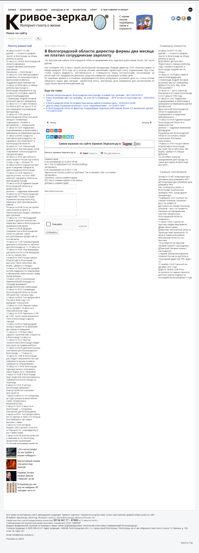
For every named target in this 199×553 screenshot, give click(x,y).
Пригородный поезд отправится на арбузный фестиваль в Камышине (21, 327)
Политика (26, 9)
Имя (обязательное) (54, 191)
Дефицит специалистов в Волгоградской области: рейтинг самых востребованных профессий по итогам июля (21, 233)
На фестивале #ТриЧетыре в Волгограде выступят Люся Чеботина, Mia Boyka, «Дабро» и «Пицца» (21, 261)
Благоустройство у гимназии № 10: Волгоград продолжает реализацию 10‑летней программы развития (22, 439)
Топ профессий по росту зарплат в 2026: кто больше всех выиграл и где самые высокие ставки (23, 418)
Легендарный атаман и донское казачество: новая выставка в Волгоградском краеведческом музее (23, 221)
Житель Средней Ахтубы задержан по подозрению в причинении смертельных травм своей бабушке (23, 272)
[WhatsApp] (64, 137)
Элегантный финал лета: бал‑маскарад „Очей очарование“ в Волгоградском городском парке (22, 150)
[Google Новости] (110, 153)
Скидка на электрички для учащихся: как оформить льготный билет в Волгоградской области (21, 139)
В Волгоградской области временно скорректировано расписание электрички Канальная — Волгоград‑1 (23, 66)
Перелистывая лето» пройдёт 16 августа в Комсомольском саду (21, 308)
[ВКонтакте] (48, 130)
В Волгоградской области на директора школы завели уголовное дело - (90, 103)
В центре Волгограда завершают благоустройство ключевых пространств (20, 389)
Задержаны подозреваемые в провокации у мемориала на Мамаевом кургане (23, 130)
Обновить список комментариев (61, 177)
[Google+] (60, 130)
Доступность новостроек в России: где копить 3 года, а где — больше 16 (22, 159)
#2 (47, 161)
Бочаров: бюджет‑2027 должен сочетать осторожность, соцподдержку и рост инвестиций (22, 428)
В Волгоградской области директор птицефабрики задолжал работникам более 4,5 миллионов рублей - (100, 109)
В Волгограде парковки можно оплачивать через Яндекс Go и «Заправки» (21, 369)
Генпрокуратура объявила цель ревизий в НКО (174, 185)
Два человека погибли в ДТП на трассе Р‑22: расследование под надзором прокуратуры (21, 107)
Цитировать (51, 167)
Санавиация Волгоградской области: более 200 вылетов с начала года (21, 292)
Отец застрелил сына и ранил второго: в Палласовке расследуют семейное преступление (23, 211)
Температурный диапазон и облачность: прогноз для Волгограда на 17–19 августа (22, 244)
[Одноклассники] (52, 130)
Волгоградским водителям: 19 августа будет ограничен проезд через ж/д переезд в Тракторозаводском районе (22, 199)
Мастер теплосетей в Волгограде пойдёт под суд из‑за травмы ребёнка (23, 342)
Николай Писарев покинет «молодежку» (174, 252)
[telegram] (72, 137)
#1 (47, 169)
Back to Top (187, 542)
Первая (12, 9)
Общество (41, 9)
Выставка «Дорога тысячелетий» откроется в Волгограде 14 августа (23, 335)
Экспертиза (79, 9)
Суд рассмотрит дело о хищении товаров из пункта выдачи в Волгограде (22, 167)
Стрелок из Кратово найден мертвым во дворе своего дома (173, 231)
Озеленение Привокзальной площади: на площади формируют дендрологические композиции (21, 283)
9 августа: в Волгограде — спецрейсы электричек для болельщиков (21, 409)
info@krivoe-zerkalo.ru (23, 534)
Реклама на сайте (15, 538)
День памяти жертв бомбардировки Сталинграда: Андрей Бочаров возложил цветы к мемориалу (21, 97)
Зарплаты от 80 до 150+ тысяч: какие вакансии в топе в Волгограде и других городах (22, 317)
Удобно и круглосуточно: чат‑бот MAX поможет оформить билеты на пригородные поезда (21, 176)
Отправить (51, 232)
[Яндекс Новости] (88, 153)
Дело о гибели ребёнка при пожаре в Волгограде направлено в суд (21, 88)
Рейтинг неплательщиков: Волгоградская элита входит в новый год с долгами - (94, 95)
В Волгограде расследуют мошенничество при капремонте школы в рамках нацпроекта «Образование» (22, 359)
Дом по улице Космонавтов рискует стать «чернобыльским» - (85, 105)
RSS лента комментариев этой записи (63, 180)
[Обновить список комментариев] (59, 159)
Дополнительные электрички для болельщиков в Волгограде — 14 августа (23, 350)
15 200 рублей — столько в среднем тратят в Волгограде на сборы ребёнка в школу (21, 54)
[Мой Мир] (56, 130)
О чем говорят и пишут (114, 9)
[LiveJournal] (56, 137)
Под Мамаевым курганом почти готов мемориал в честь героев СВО (22, 252)
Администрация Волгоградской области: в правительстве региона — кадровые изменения (22, 187)
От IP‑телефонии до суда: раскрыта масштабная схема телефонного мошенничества (22, 399)
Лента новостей (20, 46)
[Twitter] (48, 137)
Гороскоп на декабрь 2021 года (175, 271)
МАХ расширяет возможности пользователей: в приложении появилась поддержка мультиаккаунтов (22, 78)
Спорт (93, 9)
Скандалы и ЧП (60, 9)
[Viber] (60, 137)
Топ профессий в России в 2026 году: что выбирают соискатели (23, 300)
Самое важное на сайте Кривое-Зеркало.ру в (90, 143)
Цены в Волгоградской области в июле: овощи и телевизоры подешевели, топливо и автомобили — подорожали (22, 119)
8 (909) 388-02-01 (34, 528)
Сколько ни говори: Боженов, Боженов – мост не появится (172, 208)
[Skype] (68, 137)
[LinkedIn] (52, 137)
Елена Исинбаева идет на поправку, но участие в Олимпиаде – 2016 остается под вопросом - (100, 99)
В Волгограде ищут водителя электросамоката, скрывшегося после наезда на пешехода (23, 378)
